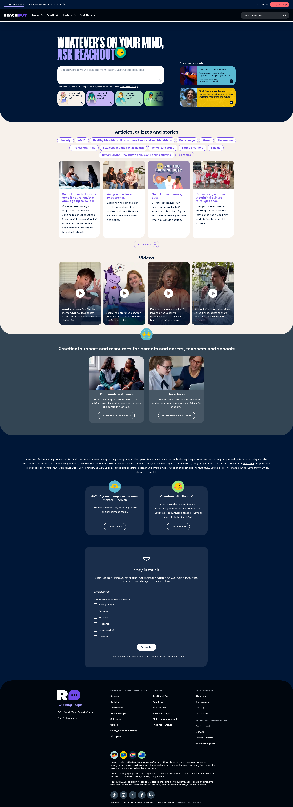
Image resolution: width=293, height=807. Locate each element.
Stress (206, 140)
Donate (200, 732)
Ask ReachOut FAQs (129, 87)
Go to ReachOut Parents (116, 415)
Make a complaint (206, 743)
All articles (144, 244)
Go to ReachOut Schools (176, 415)
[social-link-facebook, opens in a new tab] (142, 795)
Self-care (115, 719)
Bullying (115, 702)
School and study (162, 148)
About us (262, 4)
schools (173, 459)
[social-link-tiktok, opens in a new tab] (114, 795)
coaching (106, 403)
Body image (187, 140)
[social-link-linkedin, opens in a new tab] (151, 795)
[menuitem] (36, 15)
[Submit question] (161, 81)
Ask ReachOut (67, 467)
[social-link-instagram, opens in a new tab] (123, 795)
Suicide (215, 148)
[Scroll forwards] (160, 98)
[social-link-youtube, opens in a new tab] (132, 795)
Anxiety (65, 140)
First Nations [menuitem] (88, 14)
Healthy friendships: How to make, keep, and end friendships (132, 140)
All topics (185, 155)
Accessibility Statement (165, 802)
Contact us (202, 713)
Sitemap (149, 802)
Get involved (178, 526)
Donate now (115, 526)
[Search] (285, 15)
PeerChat (248, 463)
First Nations (160, 707)
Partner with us (204, 737)
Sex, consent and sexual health (123, 148)
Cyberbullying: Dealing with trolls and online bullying (136, 155)
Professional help (84, 148)
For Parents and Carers (73, 711)
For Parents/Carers (37, 4)
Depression (225, 140)
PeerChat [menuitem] (52, 14)
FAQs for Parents (162, 725)
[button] (80, 293)
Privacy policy (176, 656)
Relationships (118, 713)
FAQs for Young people (165, 719)
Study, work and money (123, 730)
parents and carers (151, 459)
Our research (203, 702)
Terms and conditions (119, 802)
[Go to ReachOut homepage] (15, 15)
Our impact (202, 707)
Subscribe (146, 647)
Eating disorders (192, 148)
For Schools (58, 4)
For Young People (14, 4)
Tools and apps (161, 713)
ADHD (81, 140)
